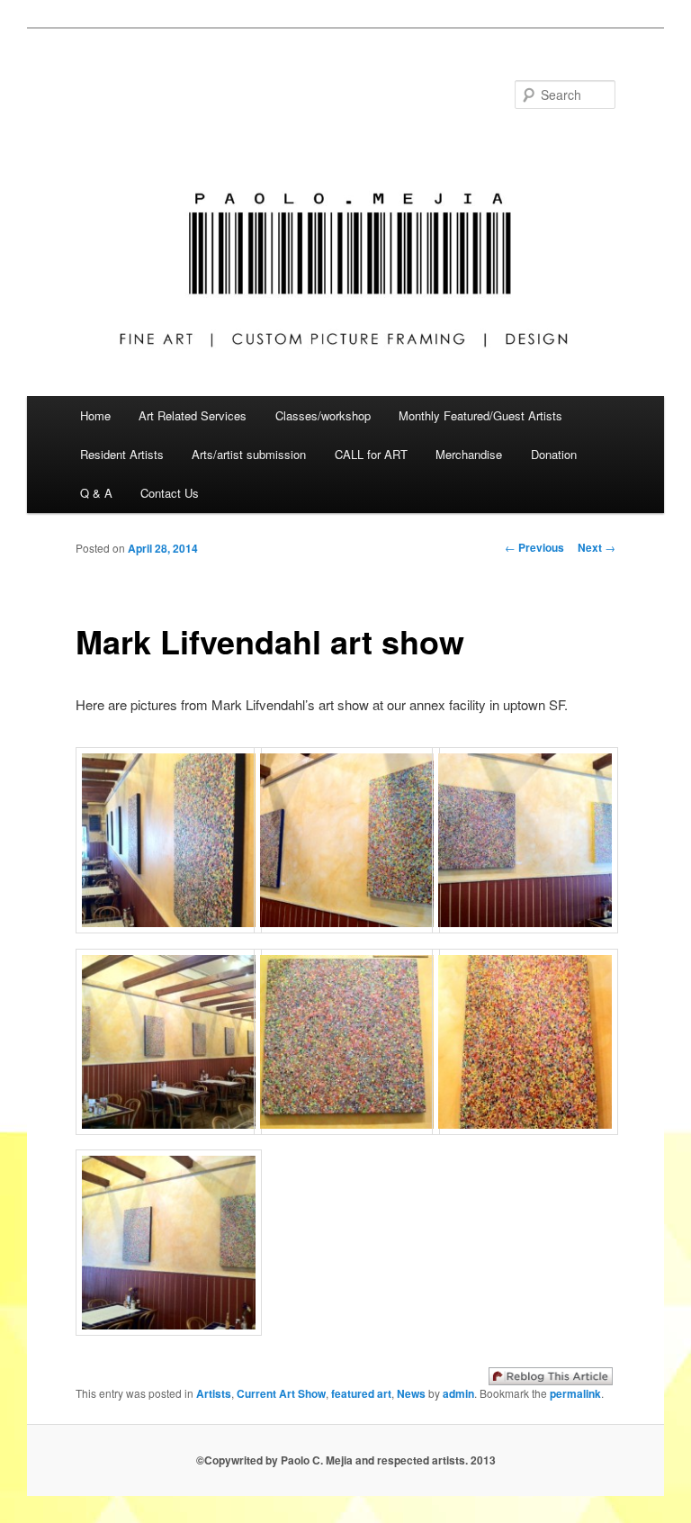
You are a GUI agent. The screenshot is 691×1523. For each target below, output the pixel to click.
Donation (554, 454)
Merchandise (468, 454)
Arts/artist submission (249, 454)
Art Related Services (193, 415)
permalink (575, 1393)
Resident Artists (122, 454)
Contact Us (169, 492)
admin (458, 1393)
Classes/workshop (323, 415)
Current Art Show (281, 1393)
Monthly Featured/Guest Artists (480, 415)
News (411, 1393)
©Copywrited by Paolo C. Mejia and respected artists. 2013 (346, 1460)
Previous (534, 547)
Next (596, 547)
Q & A (96, 492)
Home (95, 415)
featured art (361, 1393)
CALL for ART (371, 454)
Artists (213, 1393)
